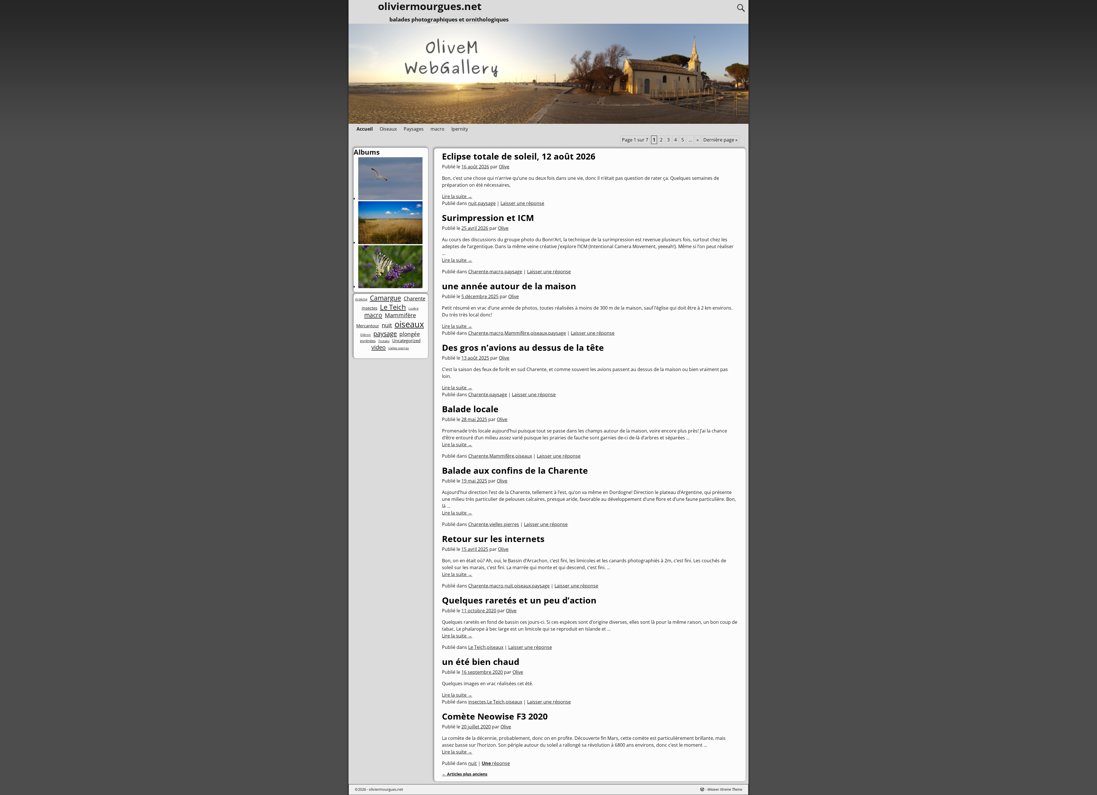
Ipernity (459, 129)
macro (438, 129)
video (378, 347)
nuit (472, 203)
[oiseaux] (390, 198)
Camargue (385, 298)
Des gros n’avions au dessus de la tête (523, 347)
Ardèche (361, 299)
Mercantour (367, 325)
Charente (478, 271)
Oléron (365, 335)
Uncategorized (406, 340)
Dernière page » (720, 140)
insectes (477, 702)
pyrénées (368, 340)
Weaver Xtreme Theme (724, 789)
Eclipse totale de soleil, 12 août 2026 (518, 156)
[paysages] (390, 242)
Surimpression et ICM (488, 218)
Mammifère (517, 333)
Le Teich (477, 647)
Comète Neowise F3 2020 (495, 716)
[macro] (390, 286)
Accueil (365, 129)
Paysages (414, 129)
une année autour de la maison (509, 286)
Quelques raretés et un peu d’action (519, 600)
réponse (496, 763)
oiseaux (539, 333)
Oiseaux (388, 129)
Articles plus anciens (464, 774)
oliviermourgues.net (386, 789)
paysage (487, 203)
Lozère (414, 308)
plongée (409, 333)
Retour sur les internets (493, 539)
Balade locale (470, 409)
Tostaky (384, 341)
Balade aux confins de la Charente (515, 470)
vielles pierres (504, 524)
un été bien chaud (480, 662)
